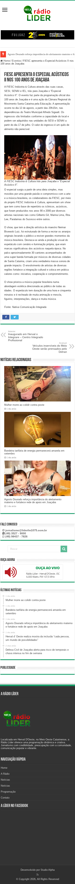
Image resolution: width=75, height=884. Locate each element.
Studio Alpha (48, 869)
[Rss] (37, 874)
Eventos (16, 60)
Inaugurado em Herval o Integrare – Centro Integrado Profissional (25, 336)
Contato (5, 797)
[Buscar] (64, 549)
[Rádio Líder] (37, 12)
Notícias (5, 779)
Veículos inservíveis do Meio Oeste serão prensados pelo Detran (49, 347)
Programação (8, 791)
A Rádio (5, 773)
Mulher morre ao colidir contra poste (24, 404)
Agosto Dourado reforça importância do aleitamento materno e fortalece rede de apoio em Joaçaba (32, 501)
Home (6, 60)
